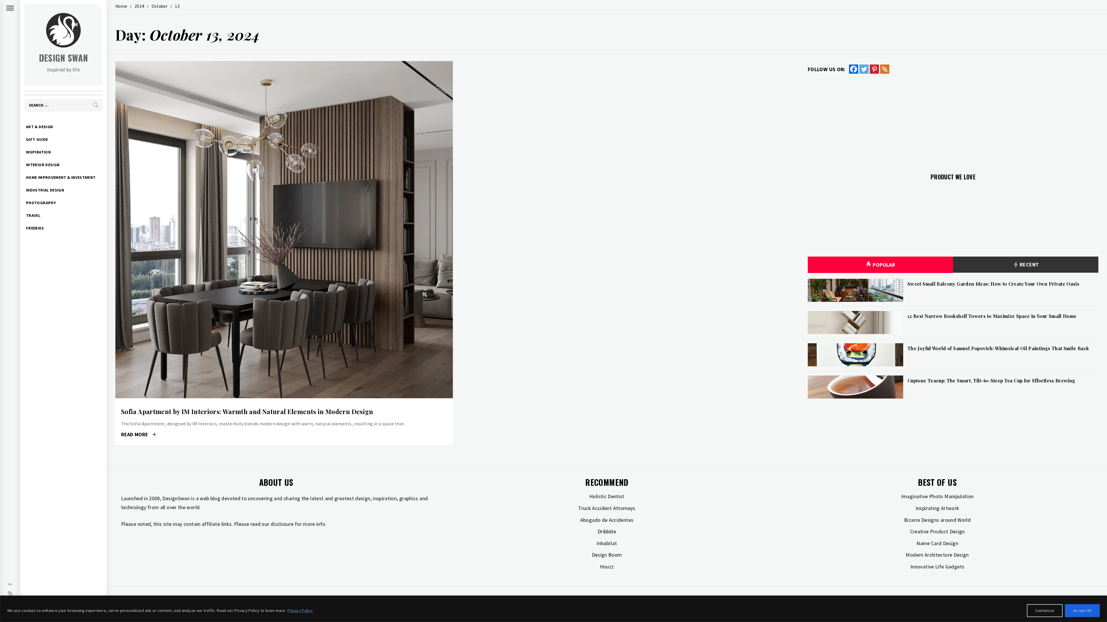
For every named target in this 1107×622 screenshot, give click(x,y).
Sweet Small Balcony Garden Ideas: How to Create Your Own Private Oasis (993, 284)
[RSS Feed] (884, 69)
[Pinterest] (874, 69)
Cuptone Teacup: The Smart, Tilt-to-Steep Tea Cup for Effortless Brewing (991, 381)
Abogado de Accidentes (607, 520)
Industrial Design (45, 190)
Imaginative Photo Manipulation (937, 496)
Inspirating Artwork (937, 508)
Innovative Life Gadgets (937, 566)
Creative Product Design (937, 531)
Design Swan (63, 57)
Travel (33, 215)
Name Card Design (937, 543)
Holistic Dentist (606, 496)
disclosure (282, 524)
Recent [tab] (1028, 264)
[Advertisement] (953, 120)
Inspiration (38, 152)
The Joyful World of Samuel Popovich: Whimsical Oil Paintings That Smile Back (998, 348)
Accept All (1082, 610)
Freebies (35, 228)
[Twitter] (864, 69)
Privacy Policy (300, 610)
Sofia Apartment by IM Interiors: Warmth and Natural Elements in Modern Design (247, 411)
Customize (1045, 610)
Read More (284, 230)
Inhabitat (606, 543)
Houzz (607, 566)
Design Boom (607, 554)
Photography (41, 202)
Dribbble (607, 531)
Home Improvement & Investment (60, 177)
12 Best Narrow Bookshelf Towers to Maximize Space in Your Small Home (992, 316)
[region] (553, 609)
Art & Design (39, 126)
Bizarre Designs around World (937, 520)
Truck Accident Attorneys (606, 508)
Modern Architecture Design (937, 554)
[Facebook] (853, 69)
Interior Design (42, 164)
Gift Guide (37, 139)
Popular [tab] (884, 264)
